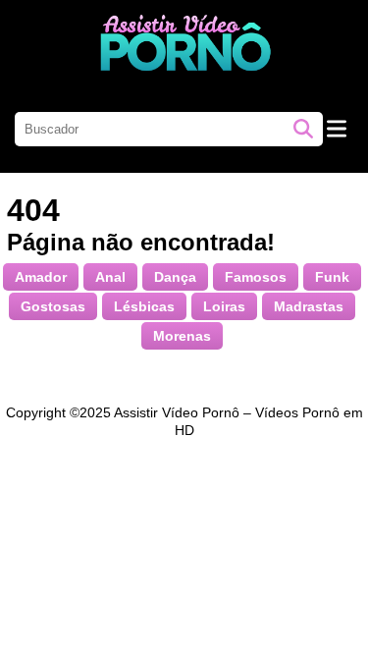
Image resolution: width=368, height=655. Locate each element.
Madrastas (308, 306)
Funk (332, 277)
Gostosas (53, 306)
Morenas (182, 336)
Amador (41, 277)
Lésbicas (144, 306)
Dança (175, 277)
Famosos (256, 277)
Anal (110, 277)
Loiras (224, 306)
